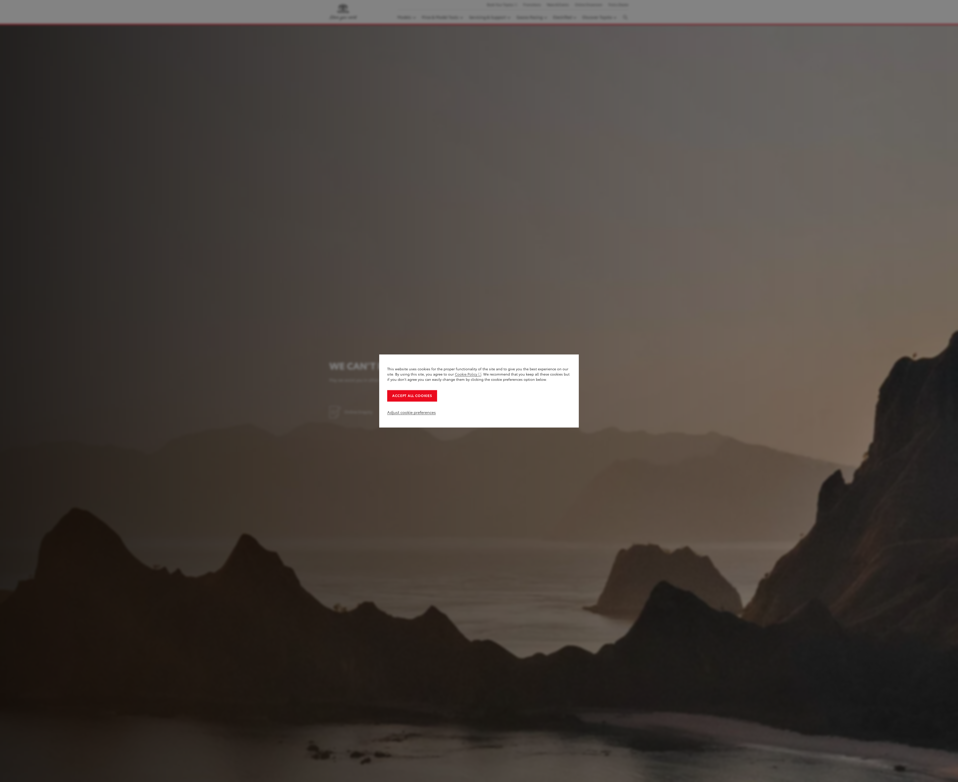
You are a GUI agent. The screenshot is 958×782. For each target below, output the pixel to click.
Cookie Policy (466, 374)
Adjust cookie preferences (411, 412)
